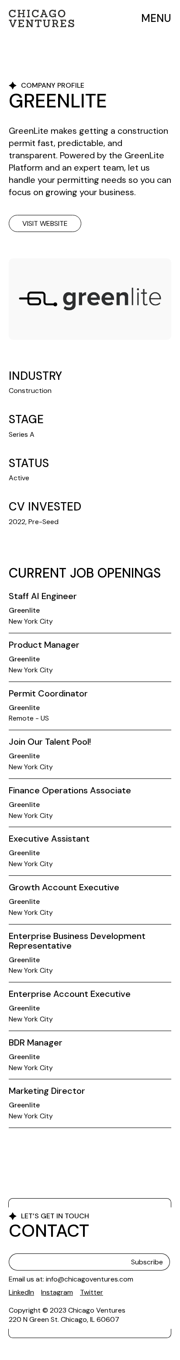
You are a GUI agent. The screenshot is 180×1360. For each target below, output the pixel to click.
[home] (41, 18)
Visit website (45, 223)
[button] (153, 19)
